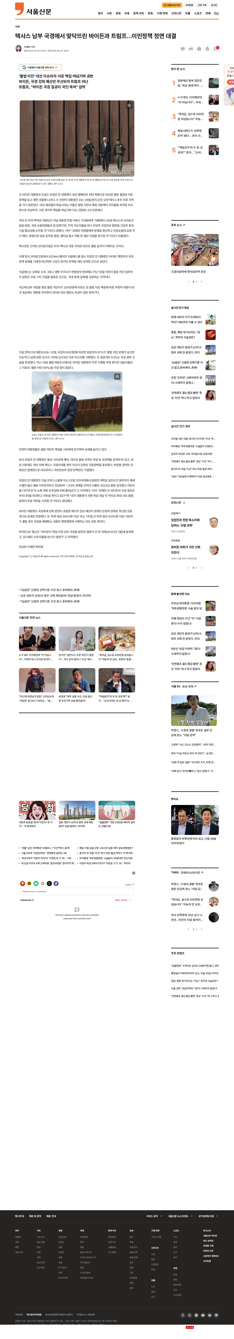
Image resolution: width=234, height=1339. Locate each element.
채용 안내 (51, 1216)
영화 (131, 1282)
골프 (175, 1247)
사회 (109, 13)
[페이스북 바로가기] (182, 1315)
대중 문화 (134, 1257)
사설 (153, 1254)
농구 (175, 1252)
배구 (175, 1257)
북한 (17, 1247)
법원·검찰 (41, 1242)
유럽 (82, 1267)
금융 (60, 1247)
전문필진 (155, 1264)
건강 (131, 1272)
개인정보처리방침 (34, 1314)
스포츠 (198, 13)
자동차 (61, 1252)
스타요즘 (177, 1294)
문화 (150, 13)
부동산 (61, 1242)
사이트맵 (207, 1261)
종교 (131, 1262)
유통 (60, 1257)
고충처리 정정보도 (211, 1255)
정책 (60, 1272)
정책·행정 (112, 1236)
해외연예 (177, 1284)
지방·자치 (112, 1242)
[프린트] (199, 49)
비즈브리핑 (63, 1277)
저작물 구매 (208, 1245)
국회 (17, 1242)
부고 (153, 1296)
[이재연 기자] (18, 49)
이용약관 (19, 1314)
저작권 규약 (208, 1250)
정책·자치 (138, 13)
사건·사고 (41, 1236)
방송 (175, 1274)
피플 (187, 13)
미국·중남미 (85, 1262)
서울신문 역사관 (210, 1235)
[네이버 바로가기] (209, 1315)
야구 (175, 1236)
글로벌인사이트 (86, 1277)
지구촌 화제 (85, 1272)
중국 (82, 1242)
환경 (39, 1247)
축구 (175, 1242)
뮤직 (175, 1289)
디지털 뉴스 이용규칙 (86, 1314)
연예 (208, 13)
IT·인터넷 (62, 1267)
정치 (100, 13)
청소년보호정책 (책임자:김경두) (59, 1314)
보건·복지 (41, 1267)
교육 (39, 1252)
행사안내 (19, 1216)
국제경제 (84, 1236)
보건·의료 (41, 1262)
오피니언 (176, 13)
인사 (153, 1286)
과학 (39, 1257)
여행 (131, 1267)
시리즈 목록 (156, 1236)
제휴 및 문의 (35, 1216)
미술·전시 (134, 1247)
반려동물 (133, 1277)
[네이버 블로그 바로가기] (216, 1315)
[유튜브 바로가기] (203, 1315)
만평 (153, 1269)
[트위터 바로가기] (189, 1315)
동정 (153, 1291)
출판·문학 (134, 1252)
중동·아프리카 (86, 1252)
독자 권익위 (208, 1240)
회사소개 (207, 1230)
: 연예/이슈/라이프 (185, 872)
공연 (131, 1287)
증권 (60, 1262)
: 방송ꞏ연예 (182, 686)
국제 (126, 13)
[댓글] (216, 49)
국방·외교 (19, 1252)
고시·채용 (112, 1252)
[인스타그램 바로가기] (196, 1315)
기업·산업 (62, 1236)
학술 (131, 1242)
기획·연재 (162, 13)
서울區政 (112, 1247)
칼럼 (153, 1259)
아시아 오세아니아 (88, 1257)
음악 (131, 1236)
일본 (82, 1247)
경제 (118, 13)
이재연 (27, 47)
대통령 (18, 1236)
